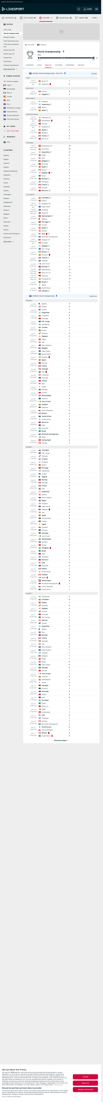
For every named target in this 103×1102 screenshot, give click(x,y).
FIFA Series (8, 61)
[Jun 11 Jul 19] (67, 58)
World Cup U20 (9, 50)
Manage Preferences (85, 1089)
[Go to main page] (19, 9)
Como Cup (7, 30)
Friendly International (11, 65)
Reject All (85, 1083)
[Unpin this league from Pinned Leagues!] (64, 52)
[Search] (78, 9)
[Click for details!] (61, 83)
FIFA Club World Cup (11, 41)
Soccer (31, 45)
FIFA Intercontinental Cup (11, 45)
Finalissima (8, 58)
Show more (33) (9, 69)
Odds (39, 65)
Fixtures (58, 65)
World (43, 45)
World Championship (11, 33)
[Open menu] (96, 9)
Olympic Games (9, 37)
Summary (30, 65)
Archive (81, 65)
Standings (70, 65)
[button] (97, 58)
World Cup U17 (9, 54)
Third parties (58, 1085)
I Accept (85, 1077)
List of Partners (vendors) (11, 1096)
